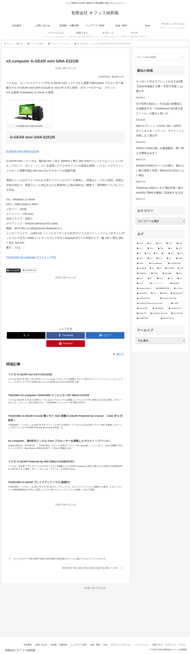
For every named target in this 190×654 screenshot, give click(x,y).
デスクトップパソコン (121, 644)
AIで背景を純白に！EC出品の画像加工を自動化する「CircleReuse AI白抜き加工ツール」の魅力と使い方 (159, 108)
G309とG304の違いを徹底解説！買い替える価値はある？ (160, 150)
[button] (182, 57)
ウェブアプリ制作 (78, 644)
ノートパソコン (141, 644)
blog (105, 644)
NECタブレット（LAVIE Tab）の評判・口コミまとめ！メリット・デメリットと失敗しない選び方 (160, 130)
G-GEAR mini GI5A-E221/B (22, 151)
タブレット (171, 644)
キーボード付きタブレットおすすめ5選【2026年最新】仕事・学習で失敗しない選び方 (160, 86)
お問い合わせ (41, 644)
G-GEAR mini (30, 270)
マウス (182, 644)
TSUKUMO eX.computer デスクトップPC (31, 257)
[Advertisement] (65, 301)
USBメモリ (157, 644)
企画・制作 (95, 644)
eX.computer (15, 270)
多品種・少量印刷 (58, 644)
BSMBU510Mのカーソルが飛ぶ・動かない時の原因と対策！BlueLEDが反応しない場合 (160, 170)
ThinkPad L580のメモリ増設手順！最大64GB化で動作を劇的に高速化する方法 (159, 190)
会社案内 (27, 644)
